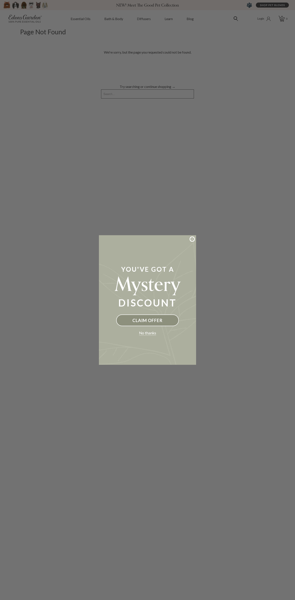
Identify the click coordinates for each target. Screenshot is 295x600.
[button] (147, 334)
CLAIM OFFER (147, 320)
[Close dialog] (192, 239)
